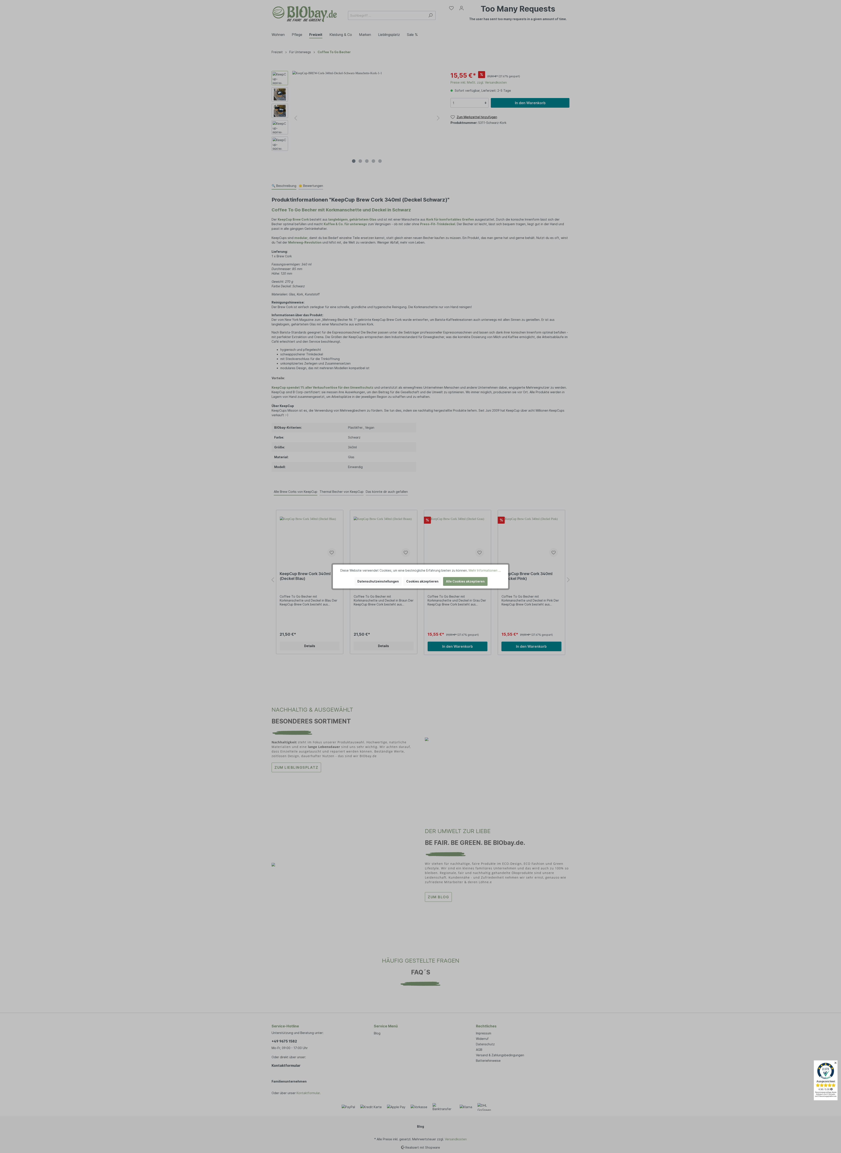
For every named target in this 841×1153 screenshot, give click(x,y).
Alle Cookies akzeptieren (465, 581)
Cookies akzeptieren (422, 581)
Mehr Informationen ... (485, 570)
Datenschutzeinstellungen (378, 581)
